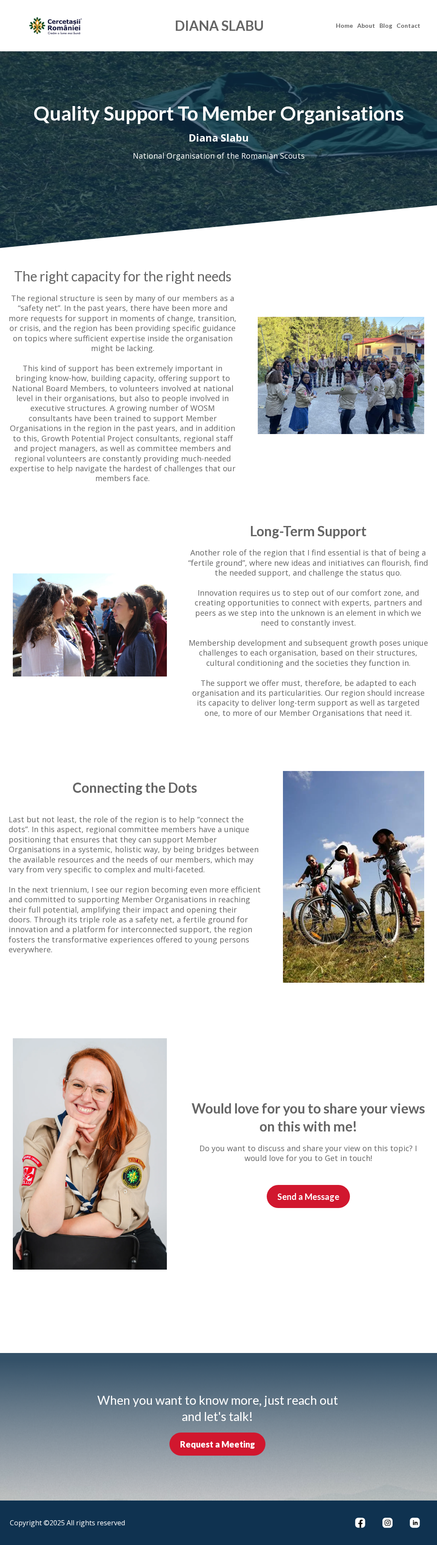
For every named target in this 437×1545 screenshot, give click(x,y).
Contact (408, 25)
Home (344, 25)
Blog (385, 25)
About (366, 25)
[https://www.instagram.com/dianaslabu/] (387, 1523)
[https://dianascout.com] (81, 25)
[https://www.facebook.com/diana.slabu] (360, 1523)
